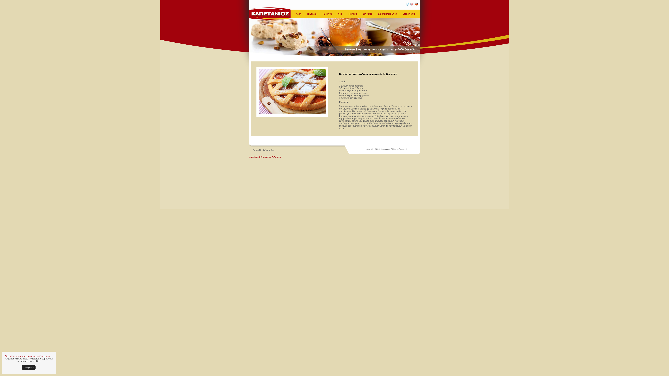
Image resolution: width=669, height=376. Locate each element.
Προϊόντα (327, 14)
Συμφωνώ (28, 367)
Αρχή (298, 14)
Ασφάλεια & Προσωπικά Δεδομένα (265, 157)
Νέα (340, 14)
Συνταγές (367, 14)
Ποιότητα (352, 14)
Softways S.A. (268, 150)
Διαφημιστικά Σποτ (387, 14)
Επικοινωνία (409, 14)
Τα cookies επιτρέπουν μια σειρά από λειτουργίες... (28, 356)
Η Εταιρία (311, 14)
